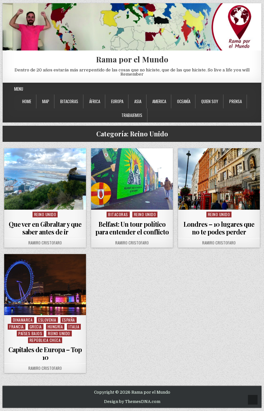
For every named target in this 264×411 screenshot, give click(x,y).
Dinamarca (23, 320)
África (94, 101)
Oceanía (183, 101)
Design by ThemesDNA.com (132, 401)
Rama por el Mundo (132, 59)
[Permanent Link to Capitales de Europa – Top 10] (45, 284)
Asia (137, 101)
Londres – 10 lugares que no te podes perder (219, 228)
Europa (117, 101)
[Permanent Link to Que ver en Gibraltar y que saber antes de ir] (45, 178)
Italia (74, 326)
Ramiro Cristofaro (45, 243)
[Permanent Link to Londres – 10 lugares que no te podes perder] (219, 178)
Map (45, 101)
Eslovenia (47, 320)
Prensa (235, 101)
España (68, 320)
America (159, 101)
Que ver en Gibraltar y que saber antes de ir (45, 228)
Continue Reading (47, 201)
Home (26, 101)
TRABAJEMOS (131, 115)
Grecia (36, 326)
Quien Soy (209, 101)
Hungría (55, 326)
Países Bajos (30, 333)
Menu (18, 89)
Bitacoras (69, 101)
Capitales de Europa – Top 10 (45, 353)
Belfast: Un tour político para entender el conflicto (132, 228)
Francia (16, 326)
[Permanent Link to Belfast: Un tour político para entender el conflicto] (132, 178)
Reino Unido (45, 214)
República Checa (45, 340)
